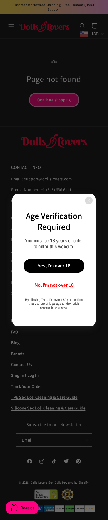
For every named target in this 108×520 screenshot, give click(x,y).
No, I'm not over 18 (54, 285)
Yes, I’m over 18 (54, 265)
